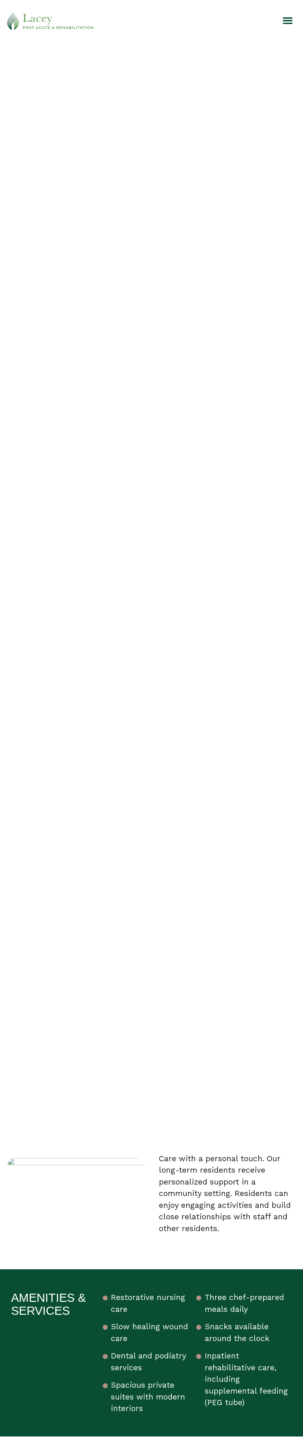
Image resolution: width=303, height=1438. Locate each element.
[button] (288, 20)
